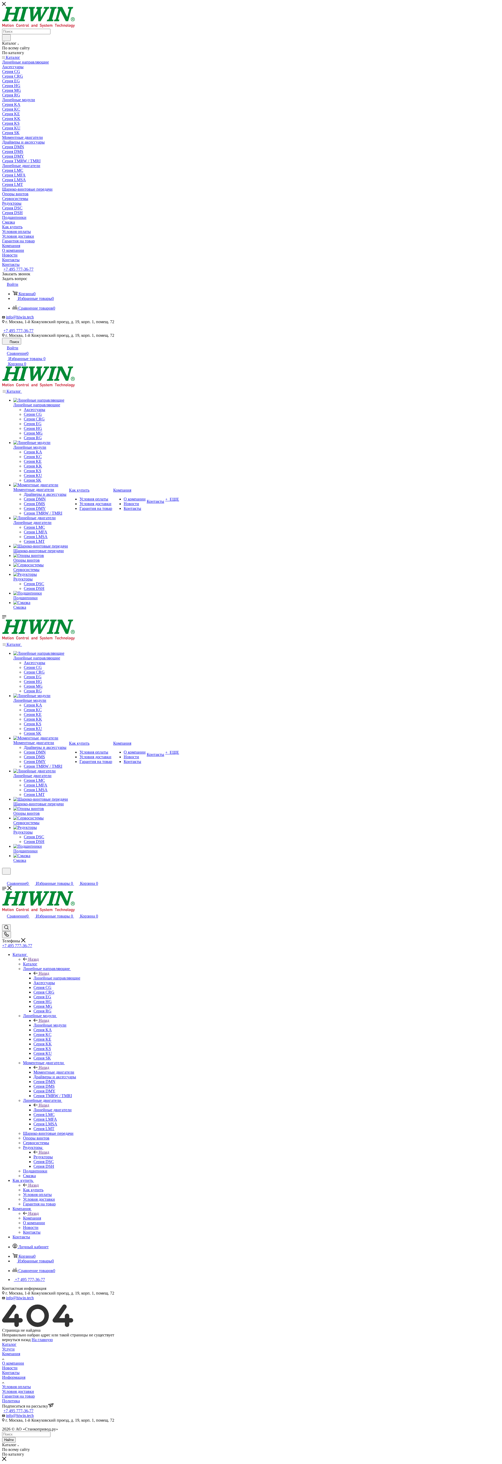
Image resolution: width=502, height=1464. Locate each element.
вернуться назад (16, 1339)
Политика (11, 1401)
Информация (13, 1377)
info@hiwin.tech (20, 317)
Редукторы (43, 1157)
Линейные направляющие (56, 978)
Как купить (33, 1190)
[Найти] (6, 37)
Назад (33, 959)
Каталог (30, 964)
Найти (9, 1440)
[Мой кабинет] (4, 878)
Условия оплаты (16, 1387)
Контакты (11, 1372)
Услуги (8, 1349)
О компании (13, 1363)
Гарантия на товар (18, 1396)
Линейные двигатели (52, 1110)
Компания (32, 1218)
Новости (10, 1368)
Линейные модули (49, 1025)
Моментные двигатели (53, 1072)
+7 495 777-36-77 (18, 269)
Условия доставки (18, 1391)
